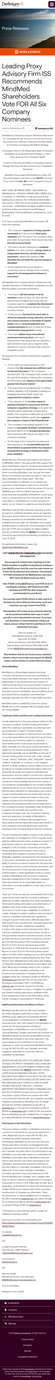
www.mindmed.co (41, 1117)
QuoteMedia (29, 1369)
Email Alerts (12, 1303)
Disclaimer (27, 1345)
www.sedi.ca (35, 1205)
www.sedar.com (9, 979)
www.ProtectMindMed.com (15, 547)
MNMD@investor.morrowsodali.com (30, 648)
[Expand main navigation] (51, 4)
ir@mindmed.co (9, 1262)
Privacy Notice (27, 1339)
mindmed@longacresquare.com (17, 1253)
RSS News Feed (14, 1316)
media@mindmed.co (12, 1235)
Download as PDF (45, 128)
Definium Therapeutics (22, 1333)
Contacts (11, 1310)
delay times (33, 1371)
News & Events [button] (29, 51)
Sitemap (10, 1323)
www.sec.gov (8, 986)
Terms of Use (37, 1376)
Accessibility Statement (27, 1357)
